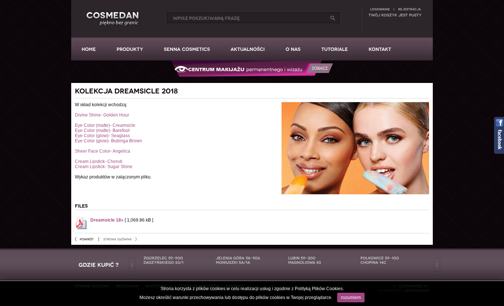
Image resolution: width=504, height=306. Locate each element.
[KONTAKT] (380, 48)
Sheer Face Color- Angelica (102, 151)
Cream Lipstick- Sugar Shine (103, 166)
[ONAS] (293, 48)
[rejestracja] (409, 9)
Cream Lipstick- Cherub (98, 161)
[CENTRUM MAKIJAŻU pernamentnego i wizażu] (252, 76)
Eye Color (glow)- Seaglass (102, 135)
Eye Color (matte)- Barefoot (102, 130)
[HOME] (89, 48)
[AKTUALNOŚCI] (248, 48)
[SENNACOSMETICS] (187, 48)
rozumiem (351, 297)
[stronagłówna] (120, 239)
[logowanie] (380, 9)
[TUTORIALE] (334, 48)
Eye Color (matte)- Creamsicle (105, 125)
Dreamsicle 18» (107, 220)
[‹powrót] (87, 239)
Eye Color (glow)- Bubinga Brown (108, 140)
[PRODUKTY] (130, 48)
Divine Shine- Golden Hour (102, 115)
